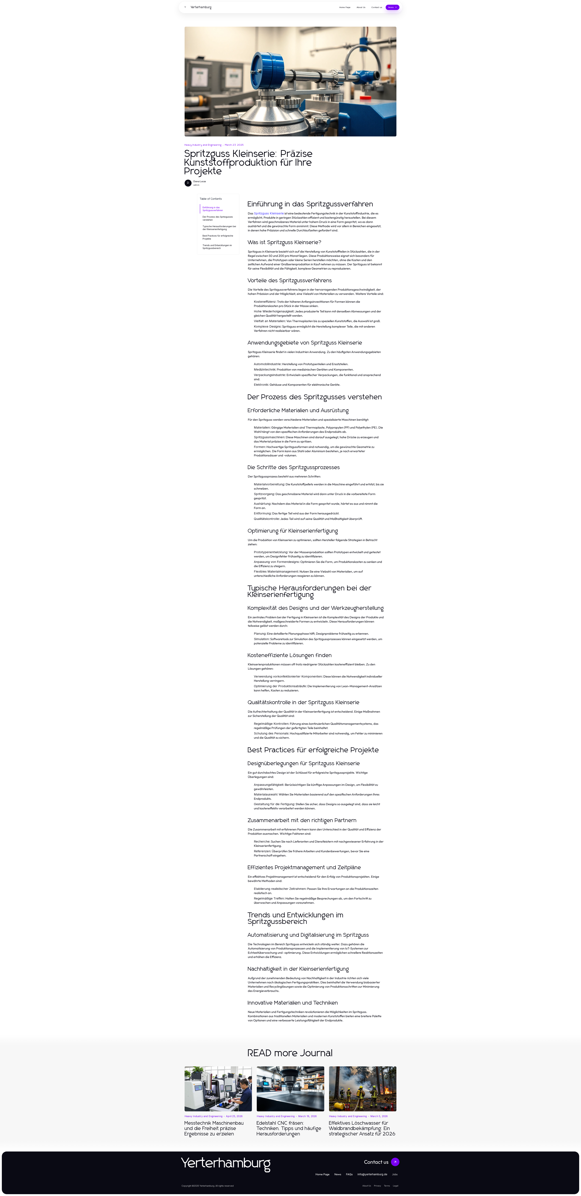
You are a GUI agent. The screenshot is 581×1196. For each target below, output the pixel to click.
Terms (387, 1185)
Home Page (322, 1174)
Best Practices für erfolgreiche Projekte (218, 237)
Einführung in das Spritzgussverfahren (213, 209)
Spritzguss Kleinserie (269, 213)
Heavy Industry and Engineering (203, 145)
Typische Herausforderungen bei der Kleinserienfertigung (219, 227)
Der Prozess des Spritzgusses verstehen (218, 218)
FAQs (349, 1174)
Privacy (377, 1185)
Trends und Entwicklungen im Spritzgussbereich (217, 246)
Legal (395, 1185)
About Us (366, 1185)
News (337, 1174)
